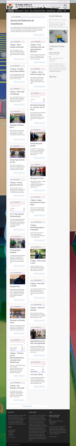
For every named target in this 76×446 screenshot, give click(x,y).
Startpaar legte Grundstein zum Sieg (17, 161)
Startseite (10, 10)
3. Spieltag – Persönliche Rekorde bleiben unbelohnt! (17, 70)
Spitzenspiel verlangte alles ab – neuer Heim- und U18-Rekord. (37, 107)
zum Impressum (11, 435)
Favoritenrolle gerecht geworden (36, 144)
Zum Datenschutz (11, 437)
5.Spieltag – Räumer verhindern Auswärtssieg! (17, 46)
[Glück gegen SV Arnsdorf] (38, 171)
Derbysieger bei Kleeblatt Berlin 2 (17, 126)
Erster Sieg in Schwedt (36, 374)
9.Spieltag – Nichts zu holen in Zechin (38, 262)
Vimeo (64, 2)
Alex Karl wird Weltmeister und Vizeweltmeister (22, 22)
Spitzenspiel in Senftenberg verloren (17, 321)
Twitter (62, 2)
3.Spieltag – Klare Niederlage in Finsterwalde (17, 386)
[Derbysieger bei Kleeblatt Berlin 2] (17, 118)
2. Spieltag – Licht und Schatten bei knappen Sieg (37, 73)
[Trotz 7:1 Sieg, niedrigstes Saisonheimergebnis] (17, 208)
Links (65, 10)
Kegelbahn (59, 10)
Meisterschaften (51, 10)
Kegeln (30, 415)
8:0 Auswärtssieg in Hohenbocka (15, 251)
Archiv (26, 10)
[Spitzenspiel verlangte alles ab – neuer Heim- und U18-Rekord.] (38, 99)
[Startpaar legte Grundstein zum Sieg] (17, 153)
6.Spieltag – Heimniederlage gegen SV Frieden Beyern (37, 227)
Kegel (41, 425)
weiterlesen (39, 34)
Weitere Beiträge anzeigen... (27, 406)
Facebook (59, 2)
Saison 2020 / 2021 (19, 10)
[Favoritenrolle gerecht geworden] (38, 136)
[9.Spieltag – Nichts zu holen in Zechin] (38, 254)
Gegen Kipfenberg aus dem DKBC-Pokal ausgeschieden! (37, 342)
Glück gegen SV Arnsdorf (37, 178)
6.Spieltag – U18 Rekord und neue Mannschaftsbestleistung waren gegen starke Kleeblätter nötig (17, 357)
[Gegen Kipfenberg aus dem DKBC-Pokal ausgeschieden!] (38, 334)
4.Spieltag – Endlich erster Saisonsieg (37, 308)
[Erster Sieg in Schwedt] (38, 368)
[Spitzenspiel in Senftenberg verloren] (17, 313)
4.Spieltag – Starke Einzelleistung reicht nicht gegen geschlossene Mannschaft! (37, 48)
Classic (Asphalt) (11, 419)
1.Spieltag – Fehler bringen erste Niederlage (17, 92)
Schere (10, 421)
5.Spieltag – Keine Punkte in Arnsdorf (37, 284)
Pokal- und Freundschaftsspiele (37, 10)
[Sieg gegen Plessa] (17, 279)
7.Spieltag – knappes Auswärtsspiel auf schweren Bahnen (37, 202)
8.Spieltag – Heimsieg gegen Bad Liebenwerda (16, 183)
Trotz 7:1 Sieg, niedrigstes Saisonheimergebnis (17, 215)
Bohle (16, 419)
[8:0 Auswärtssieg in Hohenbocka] (17, 243)
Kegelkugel (31, 422)
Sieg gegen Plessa (15, 286)
